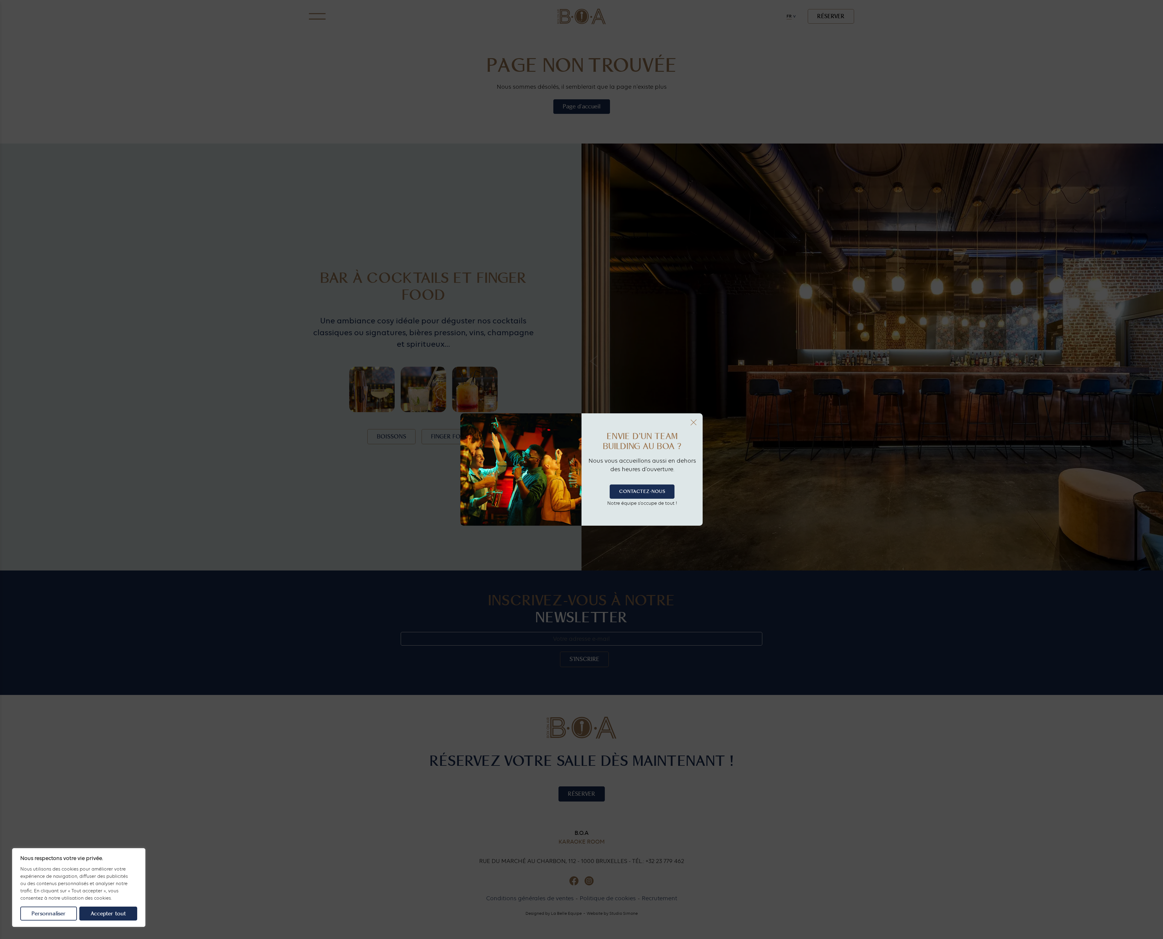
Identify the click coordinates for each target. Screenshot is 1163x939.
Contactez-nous (642, 491)
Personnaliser (48, 913)
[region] (78, 887)
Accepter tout (108, 913)
